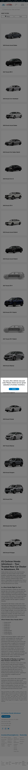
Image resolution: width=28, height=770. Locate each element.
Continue (14, 389)
